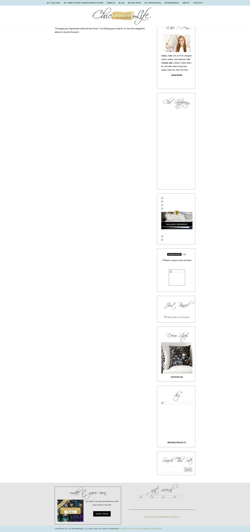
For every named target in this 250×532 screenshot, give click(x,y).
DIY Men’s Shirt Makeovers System (83, 3)
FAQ (145, 517)
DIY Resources (153, 3)
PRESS (152, 517)
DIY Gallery (54, 3)
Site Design (156, 529)
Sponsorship (171, 3)
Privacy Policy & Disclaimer (134, 529)
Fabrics (111, 3)
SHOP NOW (102, 514)
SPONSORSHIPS (163, 517)
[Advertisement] (176, 148)
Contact (198, 3)
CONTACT (176, 517)
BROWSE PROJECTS (177, 443)
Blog (122, 3)
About (186, 3)
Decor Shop (134, 3)
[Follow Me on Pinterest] (176, 317)
